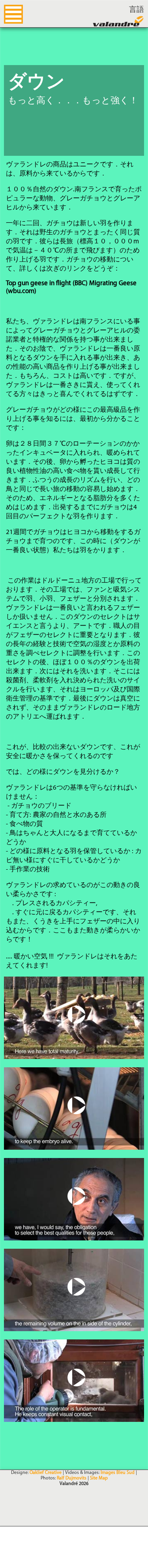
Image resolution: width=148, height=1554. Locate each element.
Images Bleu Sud (118, 1472)
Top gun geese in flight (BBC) (47, 283)
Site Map (99, 1478)
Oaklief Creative (46, 1472)
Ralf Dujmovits (71, 1478)
